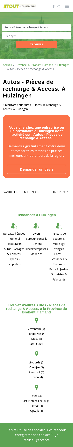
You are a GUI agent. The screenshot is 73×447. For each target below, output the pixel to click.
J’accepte (43, 440)
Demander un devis (36, 169)
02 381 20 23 (61, 192)
